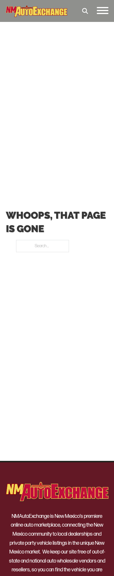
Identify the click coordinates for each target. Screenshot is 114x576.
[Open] (102, 11)
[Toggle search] (85, 11)
